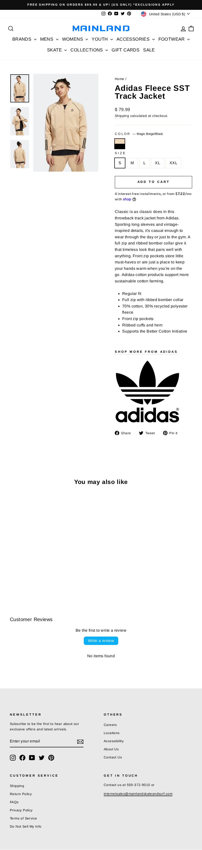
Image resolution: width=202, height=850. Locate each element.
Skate (55, 50)
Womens (73, 39)
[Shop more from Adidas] (153, 391)
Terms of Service (23, 818)
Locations (112, 733)
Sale (149, 50)
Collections (87, 50)
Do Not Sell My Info (26, 826)
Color (139, 134)
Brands (22, 39)
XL (157, 163)
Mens (47, 39)
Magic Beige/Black (120, 144)
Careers (110, 725)
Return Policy (21, 794)
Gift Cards (125, 50)
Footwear (172, 39)
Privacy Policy (21, 810)
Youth (100, 39)
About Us (111, 749)
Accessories (134, 39)
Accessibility (114, 741)
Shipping (122, 116)
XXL (173, 163)
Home (119, 79)
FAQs (14, 802)
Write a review (101, 641)
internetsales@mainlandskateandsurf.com (138, 794)
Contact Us (113, 757)
